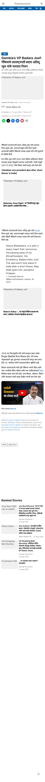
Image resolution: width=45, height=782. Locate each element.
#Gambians (20, 245)
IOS (18, 430)
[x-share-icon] (8, 122)
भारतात (37, 230)
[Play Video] (22, 393)
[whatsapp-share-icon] (4, 122)
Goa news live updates (9, 427)
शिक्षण (41, 370)
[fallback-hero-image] (9, 509)
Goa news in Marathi (13, 420)
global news (12, 444)
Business (11, 422)
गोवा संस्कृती (21, 8)
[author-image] (3, 107)
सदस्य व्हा (13, 409)
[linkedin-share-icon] (17, 122)
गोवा (4, 8)
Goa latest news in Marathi (11, 425)
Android (10, 430)
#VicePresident (14, 256)
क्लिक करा (40, 413)
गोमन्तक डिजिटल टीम (13, 107)
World (4, 444)
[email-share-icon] (22, 122)
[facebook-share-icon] (13, 122)
